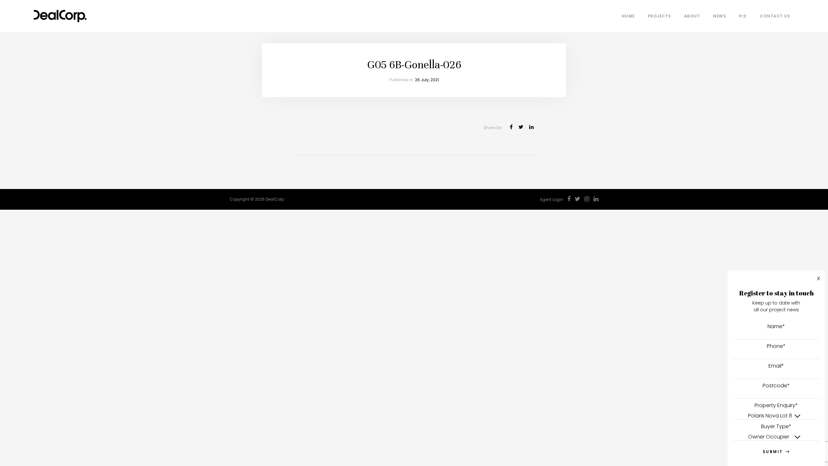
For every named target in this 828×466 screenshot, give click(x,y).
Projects (659, 16)
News (719, 16)
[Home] (60, 14)
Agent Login (551, 199)
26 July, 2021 (427, 80)
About (692, 16)
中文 (743, 16)
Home (628, 16)
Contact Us (775, 16)
